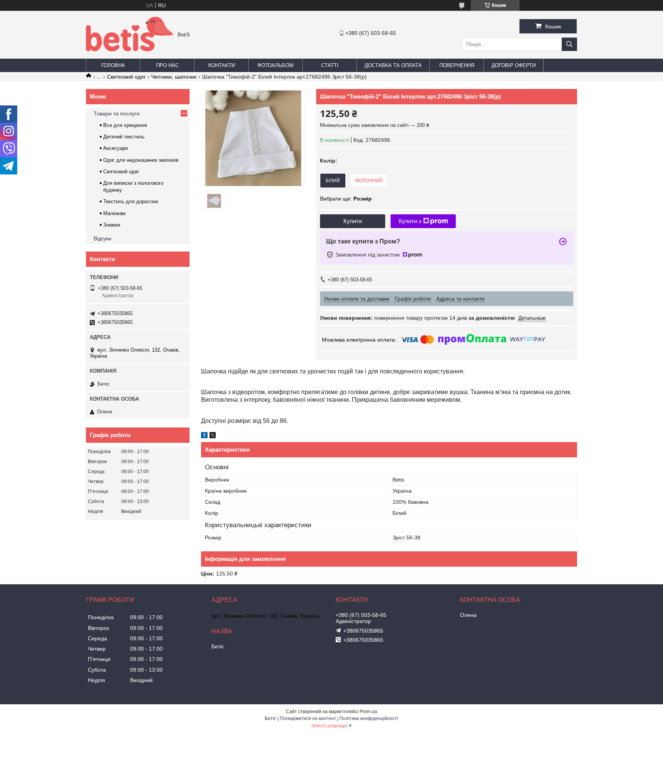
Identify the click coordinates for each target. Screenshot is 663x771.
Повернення (456, 65)
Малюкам (114, 213)
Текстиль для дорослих (130, 201)
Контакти (221, 65)
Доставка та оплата (393, 65)
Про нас (167, 65)
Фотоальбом (275, 65)
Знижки (111, 225)
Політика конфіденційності (369, 718)
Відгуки (102, 238)
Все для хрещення (125, 125)
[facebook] (204, 436)
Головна (113, 65)
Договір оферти (513, 65)
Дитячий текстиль (124, 137)
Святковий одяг (126, 77)
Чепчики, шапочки (173, 77)
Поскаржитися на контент (308, 718)
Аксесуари (115, 148)
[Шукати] (569, 44)
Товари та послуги (117, 113)
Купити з (410, 221)
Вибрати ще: (346, 199)
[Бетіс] (130, 49)
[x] (212, 436)
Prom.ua (368, 711)
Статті (329, 65)
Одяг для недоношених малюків (140, 160)
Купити (352, 221)
